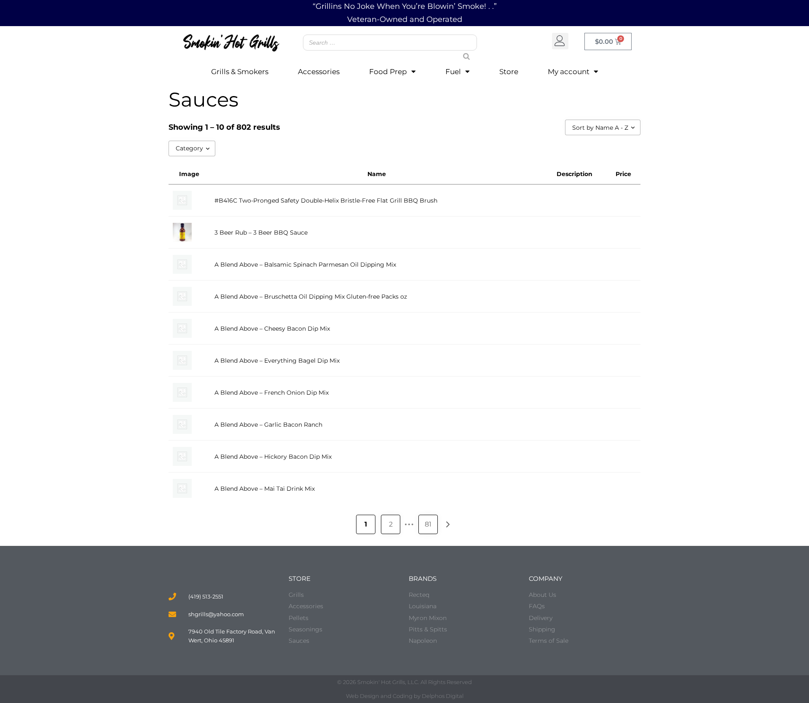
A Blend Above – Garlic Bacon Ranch (268, 424)
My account (568, 71)
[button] (560, 41)
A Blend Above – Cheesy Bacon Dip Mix (272, 328)
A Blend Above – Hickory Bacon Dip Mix (273, 456)
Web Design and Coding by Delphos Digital (404, 695)
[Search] (463, 48)
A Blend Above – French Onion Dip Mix (271, 392)
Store (508, 71)
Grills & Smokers (239, 71)
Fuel (453, 71)
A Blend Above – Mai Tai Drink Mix (264, 488)
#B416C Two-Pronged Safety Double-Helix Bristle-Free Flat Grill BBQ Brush (325, 200)
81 (428, 524)
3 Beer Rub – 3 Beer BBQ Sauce (261, 232)
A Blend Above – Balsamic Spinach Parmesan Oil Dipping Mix (305, 264)
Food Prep (388, 71)
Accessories (319, 71)
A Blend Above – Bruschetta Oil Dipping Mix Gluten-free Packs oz (310, 296)
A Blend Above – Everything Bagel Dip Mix (277, 360)
